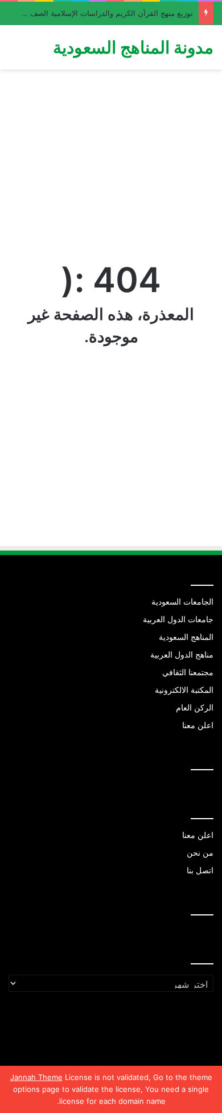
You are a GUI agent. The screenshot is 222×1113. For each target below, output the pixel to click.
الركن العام (194, 707)
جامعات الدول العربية (178, 619)
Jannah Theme (36, 1077)
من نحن (200, 852)
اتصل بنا (200, 870)
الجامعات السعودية (182, 601)
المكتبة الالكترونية (184, 690)
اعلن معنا (197, 725)
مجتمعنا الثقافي (187, 672)
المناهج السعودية (186, 637)
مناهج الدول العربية (181, 654)
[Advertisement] (111, 164)
